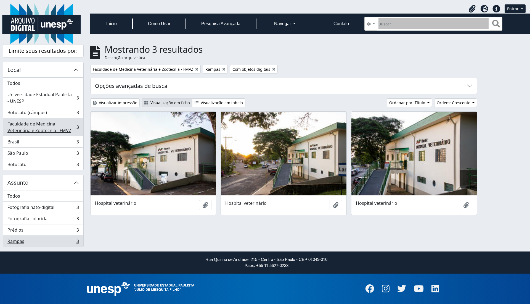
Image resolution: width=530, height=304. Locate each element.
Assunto (17, 182)
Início (111, 23)
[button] (472, 9)
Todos (13, 83)
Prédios (43, 231)
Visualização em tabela (221, 102)
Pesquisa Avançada (220, 23)
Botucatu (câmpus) (43, 113)
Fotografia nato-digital (43, 208)
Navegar (283, 23)
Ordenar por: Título (407, 102)
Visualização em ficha (169, 102)
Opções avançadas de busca (131, 86)
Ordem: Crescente (454, 102)
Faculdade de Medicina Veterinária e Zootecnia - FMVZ (43, 127)
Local (14, 70)
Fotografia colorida (43, 220)
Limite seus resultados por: (43, 50)
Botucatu (43, 165)
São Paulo (43, 154)
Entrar (513, 8)
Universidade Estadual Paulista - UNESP (43, 97)
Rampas (43, 242)
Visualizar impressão (117, 102)
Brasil (43, 143)
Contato (341, 23)
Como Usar (159, 23)
